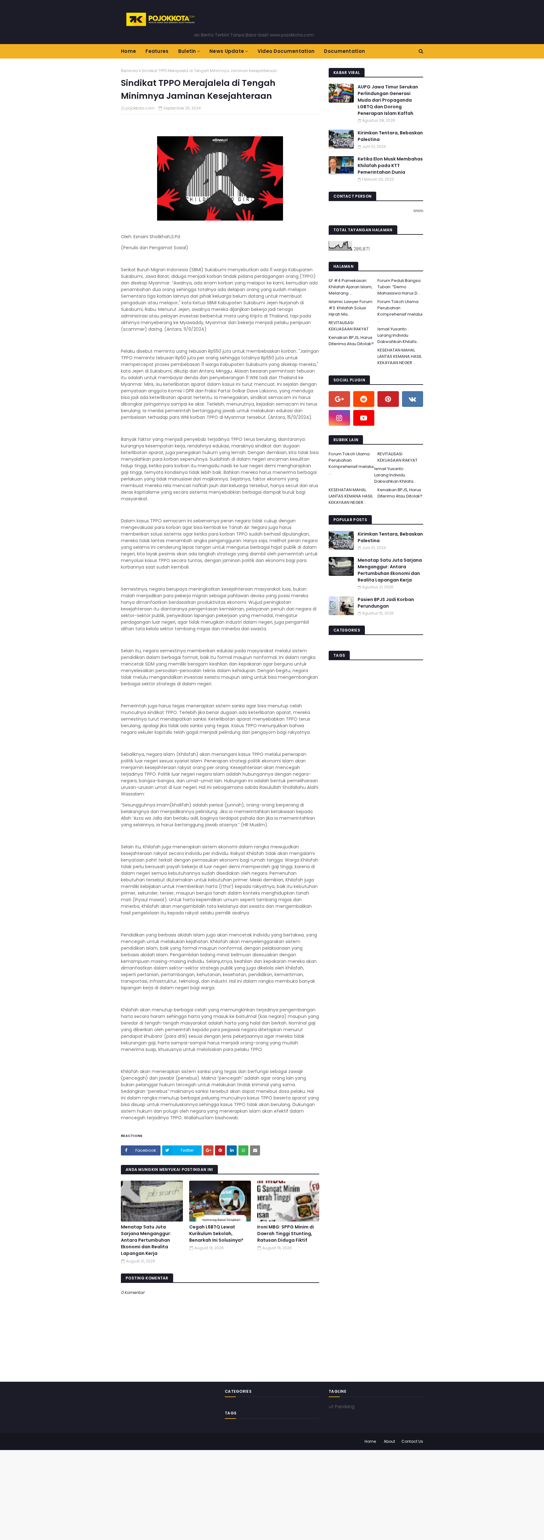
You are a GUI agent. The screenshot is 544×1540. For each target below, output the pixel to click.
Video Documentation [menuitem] (286, 51)
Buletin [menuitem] (187, 51)
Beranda (129, 70)
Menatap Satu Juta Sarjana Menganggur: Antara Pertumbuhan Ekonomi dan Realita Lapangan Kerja (146, 1240)
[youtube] (364, 418)
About (389, 1441)
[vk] (412, 399)
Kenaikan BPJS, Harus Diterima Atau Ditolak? (351, 340)
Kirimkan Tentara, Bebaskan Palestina (390, 136)
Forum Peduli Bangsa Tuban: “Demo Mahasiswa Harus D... (399, 287)
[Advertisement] (189, 1494)
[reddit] (364, 399)
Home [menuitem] (128, 51)
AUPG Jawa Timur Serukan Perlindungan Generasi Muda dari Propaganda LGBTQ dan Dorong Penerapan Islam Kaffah (388, 100)
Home (370, 1441)
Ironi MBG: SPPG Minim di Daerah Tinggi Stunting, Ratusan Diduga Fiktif (285, 1233)
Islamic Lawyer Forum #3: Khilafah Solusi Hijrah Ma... (350, 308)
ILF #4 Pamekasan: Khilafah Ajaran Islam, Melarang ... (350, 287)
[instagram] (339, 418)
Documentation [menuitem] (344, 51)
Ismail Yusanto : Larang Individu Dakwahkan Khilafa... (398, 335)
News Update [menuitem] (226, 51)
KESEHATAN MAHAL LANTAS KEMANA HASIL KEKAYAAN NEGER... (399, 356)
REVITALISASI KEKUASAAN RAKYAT (349, 326)
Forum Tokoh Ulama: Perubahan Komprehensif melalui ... (399, 311)
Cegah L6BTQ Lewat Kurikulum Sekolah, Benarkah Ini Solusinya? (216, 1233)
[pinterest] (388, 399)
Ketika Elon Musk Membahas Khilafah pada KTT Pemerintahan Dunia (390, 165)
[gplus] (339, 399)
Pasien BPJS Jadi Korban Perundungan (386, 602)
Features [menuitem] (156, 51)
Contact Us (412, 1441)
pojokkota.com (140, 108)
